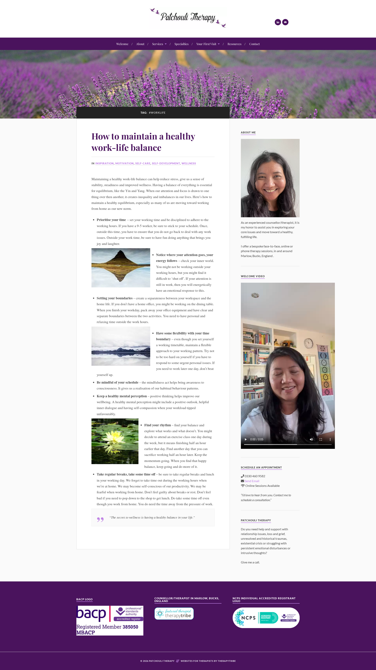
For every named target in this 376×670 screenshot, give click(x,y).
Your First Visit (206, 44)
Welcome (122, 44)
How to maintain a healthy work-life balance (143, 141)
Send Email (252, 481)
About (140, 44)
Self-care (142, 163)
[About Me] (270, 178)
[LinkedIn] (278, 22)
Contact (254, 44)
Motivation (124, 163)
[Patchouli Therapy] (188, 26)
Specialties (181, 44)
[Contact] (285, 22)
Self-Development (166, 163)
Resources (234, 44)
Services (157, 44)
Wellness (189, 163)
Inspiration (104, 163)
